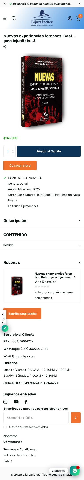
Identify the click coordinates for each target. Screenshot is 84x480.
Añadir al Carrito (49, 151)
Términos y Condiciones (20, 449)
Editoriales (5, 18)
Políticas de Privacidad (19, 455)
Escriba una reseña (22, 313)
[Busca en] (14, 18)
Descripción (14, 220)
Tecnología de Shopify (58, 474)
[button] (4, 3)
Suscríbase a (76, 417)
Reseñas (11, 262)
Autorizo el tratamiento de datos (28, 427)
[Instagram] (5, 402)
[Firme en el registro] (70, 18)
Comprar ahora (20, 165)
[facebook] (26, 402)
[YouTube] (16, 401)
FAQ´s (7, 461)
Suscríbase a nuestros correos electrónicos (35, 408)
